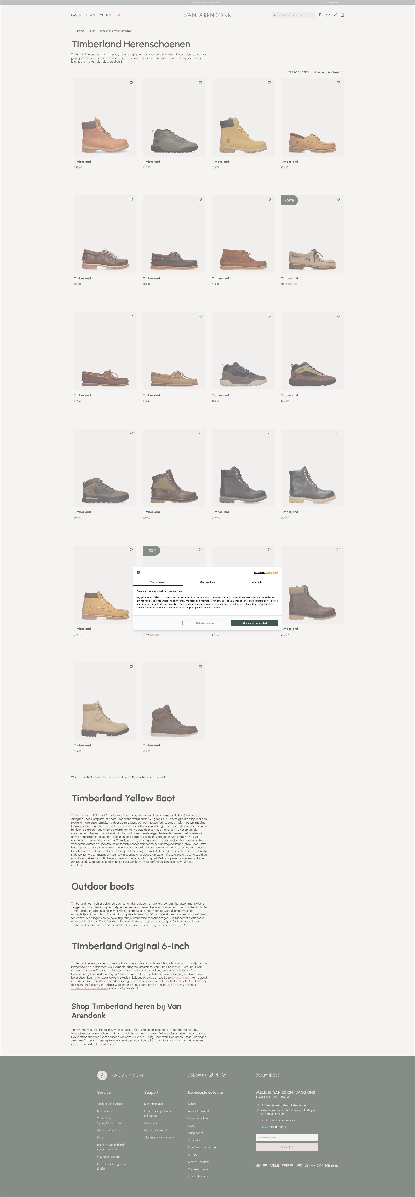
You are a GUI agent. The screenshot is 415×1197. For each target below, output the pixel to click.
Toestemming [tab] (157, 582)
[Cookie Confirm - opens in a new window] (266, 572)
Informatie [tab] (257, 582)
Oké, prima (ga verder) (254, 623)
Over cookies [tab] (207, 582)
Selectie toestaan (205, 623)
